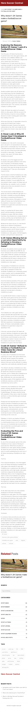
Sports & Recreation (7, 610)
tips (14, 655)
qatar (3, 661)
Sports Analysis (6, 614)
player (3, 658)
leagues (23, 540)
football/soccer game (7, 540)
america (17, 664)
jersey (9, 658)
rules (17, 540)
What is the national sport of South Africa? (14, 692)
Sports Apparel (5, 626)
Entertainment (5, 606)
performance (10, 661)
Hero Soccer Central (12, 3)
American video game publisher (10, 537)
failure (18, 661)
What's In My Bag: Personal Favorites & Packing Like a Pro (13, 697)
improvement (21, 655)
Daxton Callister (16, 41)
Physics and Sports (7, 637)
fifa (17, 649)
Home (2, 9)
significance (14, 652)
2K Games (4, 534)
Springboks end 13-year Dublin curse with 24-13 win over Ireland (15, 688)
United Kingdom (6, 655)
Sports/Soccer (5, 629)
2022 (22, 649)
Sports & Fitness (6, 622)
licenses (11, 543)
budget (4, 664)
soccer (3, 649)
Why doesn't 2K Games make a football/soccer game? (14, 576)
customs (4, 543)
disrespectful (5, 667)
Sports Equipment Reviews (9, 633)
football (10, 664)
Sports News (5, 603)
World (3, 618)
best (15, 658)
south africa (5, 652)
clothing (21, 658)
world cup (10, 649)
